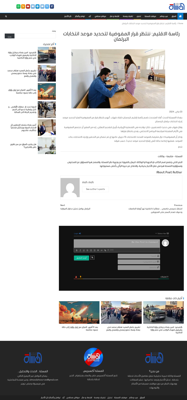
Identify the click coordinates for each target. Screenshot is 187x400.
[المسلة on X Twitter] (47, 6)
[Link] (105, 250)
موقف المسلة (150, 16)
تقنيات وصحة (128, 16)
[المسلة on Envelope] (42, 6)
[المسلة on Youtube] (28, 6)
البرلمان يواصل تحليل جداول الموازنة (75, 207)
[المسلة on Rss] (23, 6)
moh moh (88, 182)
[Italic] (80, 250)
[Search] (6, 16)
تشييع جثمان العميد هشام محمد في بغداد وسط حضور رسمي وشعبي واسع (21, 73)
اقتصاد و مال (114, 16)
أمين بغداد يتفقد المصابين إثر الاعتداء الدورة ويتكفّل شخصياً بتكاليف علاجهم (23, 127)
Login (76, 233)
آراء (90, 16)
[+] (112, 250)
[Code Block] (101, 250)
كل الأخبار (67, 16)
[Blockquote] (98, 250)
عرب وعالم (164, 16)
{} (108, 250)
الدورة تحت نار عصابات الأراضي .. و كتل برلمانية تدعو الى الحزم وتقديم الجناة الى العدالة (22, 109)
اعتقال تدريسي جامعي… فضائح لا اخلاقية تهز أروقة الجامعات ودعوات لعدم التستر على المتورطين (155, 208)
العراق (174, 16)
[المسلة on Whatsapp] (18, 6)
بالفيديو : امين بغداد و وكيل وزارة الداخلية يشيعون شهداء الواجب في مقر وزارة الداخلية (164, 330)
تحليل (139, 16)
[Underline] (84, 250)
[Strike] (87, 250)
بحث (54, 31)
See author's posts (95, 189)
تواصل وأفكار (80, 16)
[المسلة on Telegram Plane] (37, 6)
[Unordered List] (94, 250)
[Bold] (76, 250)
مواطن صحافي (100, 16)
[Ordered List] (91, 250)
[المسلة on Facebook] (52, 6)
